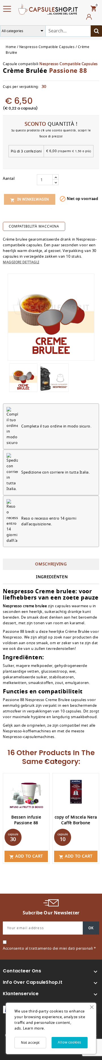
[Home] (48, 8)
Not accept (30, 1042)
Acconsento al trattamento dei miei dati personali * (49, 948)
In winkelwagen (29, 199)
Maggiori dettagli (21, 262)
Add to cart (26, 856)
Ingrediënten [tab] (52, 577)
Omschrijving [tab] (51, 564)
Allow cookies (69, 1042)
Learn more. (34, 1028)
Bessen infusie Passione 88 (26, 820)
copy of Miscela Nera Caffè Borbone (76, 820)
